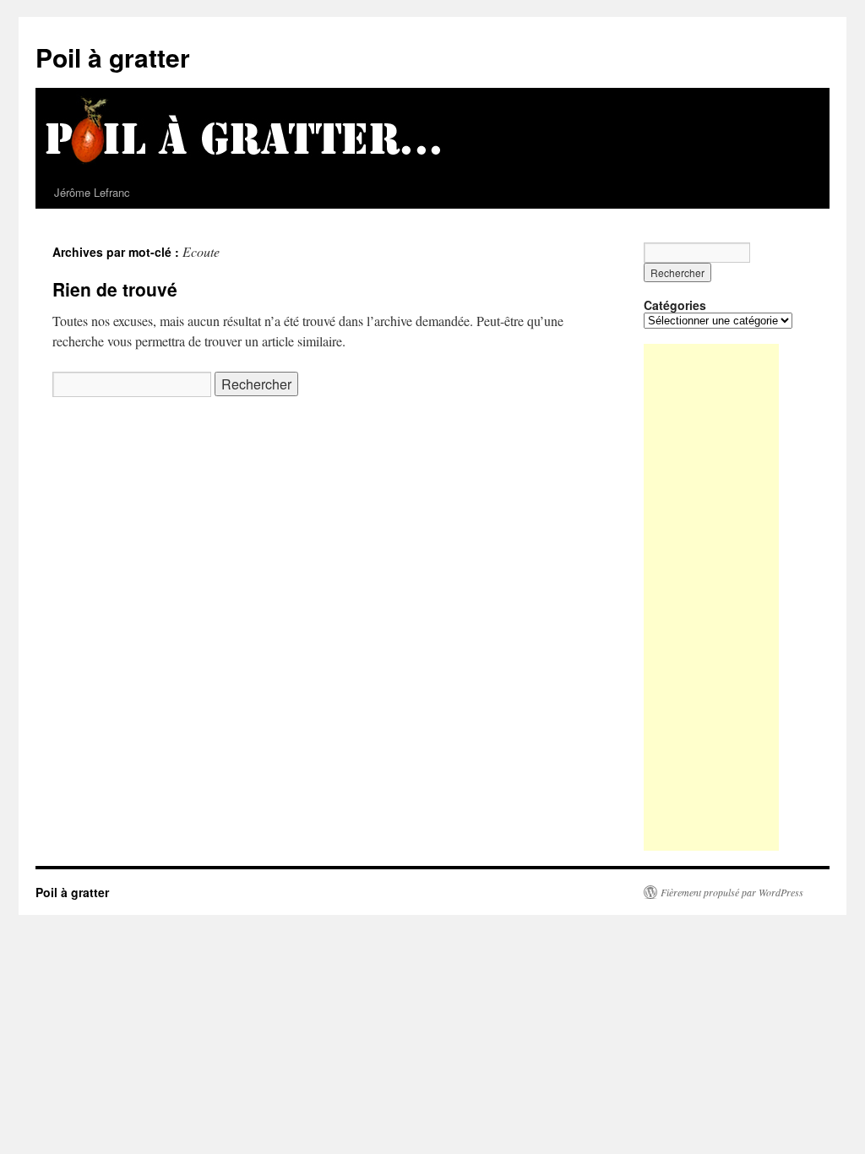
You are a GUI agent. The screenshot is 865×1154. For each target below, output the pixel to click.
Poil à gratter (112, 57)
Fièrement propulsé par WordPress (732, 892)
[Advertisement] (711, 597)
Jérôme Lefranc (92, 192)
